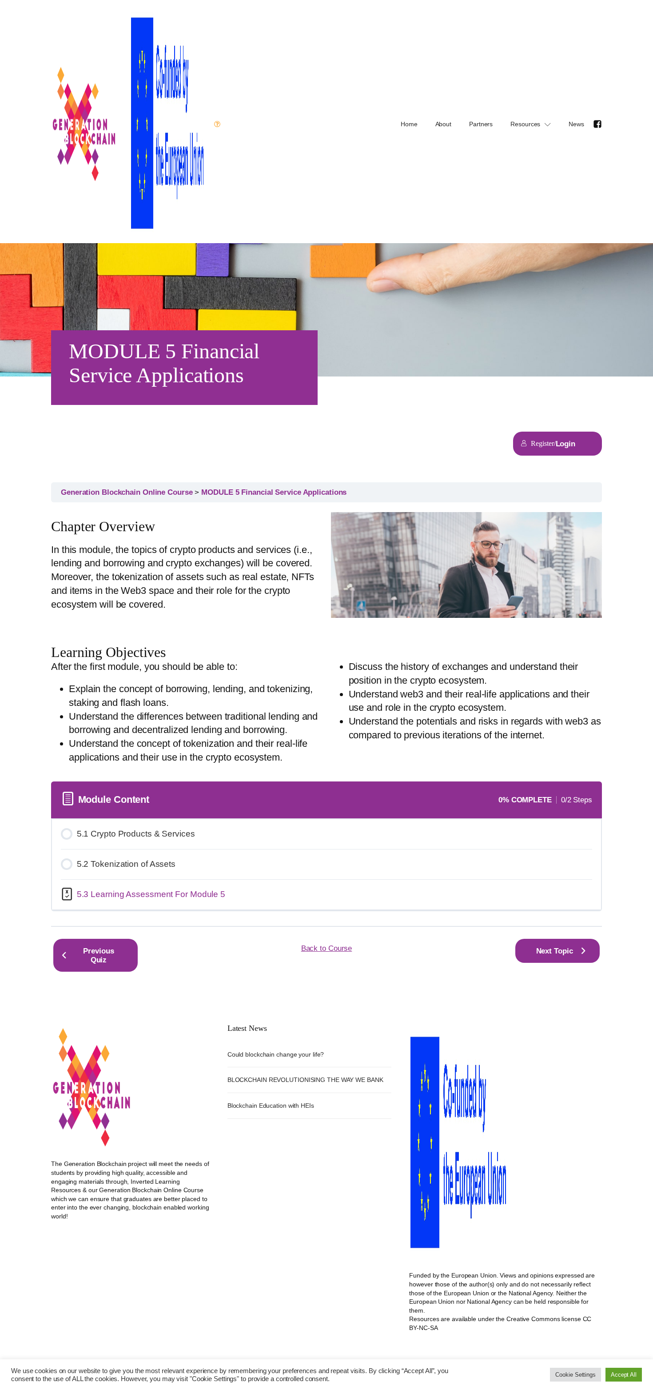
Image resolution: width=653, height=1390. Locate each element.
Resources (525, 124)
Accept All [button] (624, 1374)
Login (566, 444)
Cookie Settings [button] (575, 1374)
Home (409, 124)
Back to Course (326, 948)
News (576, 124)
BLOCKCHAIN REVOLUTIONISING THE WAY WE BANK (305, 1079)
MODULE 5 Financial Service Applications (273, 492)
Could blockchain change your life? (275, 1054)
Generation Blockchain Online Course (128, 492)
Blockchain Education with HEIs (270, 1105)
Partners (481, 124)
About (443, 124)
